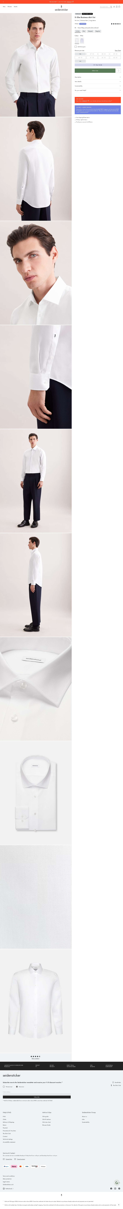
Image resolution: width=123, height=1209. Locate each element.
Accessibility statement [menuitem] (9, 1142)
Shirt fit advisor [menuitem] (46, 1119)
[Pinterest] (119, 1188)
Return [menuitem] (4, 1125)
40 (79, 57)
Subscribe (37, 1097)
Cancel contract (21, 1159)
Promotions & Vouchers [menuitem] (9, 1131)
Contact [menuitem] (5, 1136)
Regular (98, 31)
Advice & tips (46, 1112)
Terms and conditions (9, 1176)
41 (91, 57)
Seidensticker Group (89, 1112)
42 (102, 57)
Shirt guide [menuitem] (45, 1116)
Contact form (9, 1159)
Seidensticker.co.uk (8, 1184)
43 (114, 57)
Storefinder (118, 1082)
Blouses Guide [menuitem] (46, 1125)
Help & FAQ (7, 1112)
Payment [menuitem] (5, 1128)
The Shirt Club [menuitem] (7, 1133)
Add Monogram (82, 46)
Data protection (7, 1179)
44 (80, 61)
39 (114, 54)
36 (80, 54)
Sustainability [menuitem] (85, 1122)
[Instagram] (115, 1188)
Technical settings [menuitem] (8, 1139)
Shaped (90, 31)
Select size (95, 70)
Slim (84, 31)
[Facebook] (111, 1188)
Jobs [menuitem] (83, 1119)
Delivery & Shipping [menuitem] (8, 1122)
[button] (35, 1058)
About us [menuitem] (84, 1116)
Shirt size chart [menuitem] (46, 1122)
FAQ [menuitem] (4, 1116)
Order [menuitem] (4, 1119)
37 (91, 54)
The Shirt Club (117, 1085)
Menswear (21, 1086)
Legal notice (6, 1182)
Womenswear (9, 1086)
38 (102, 54)
